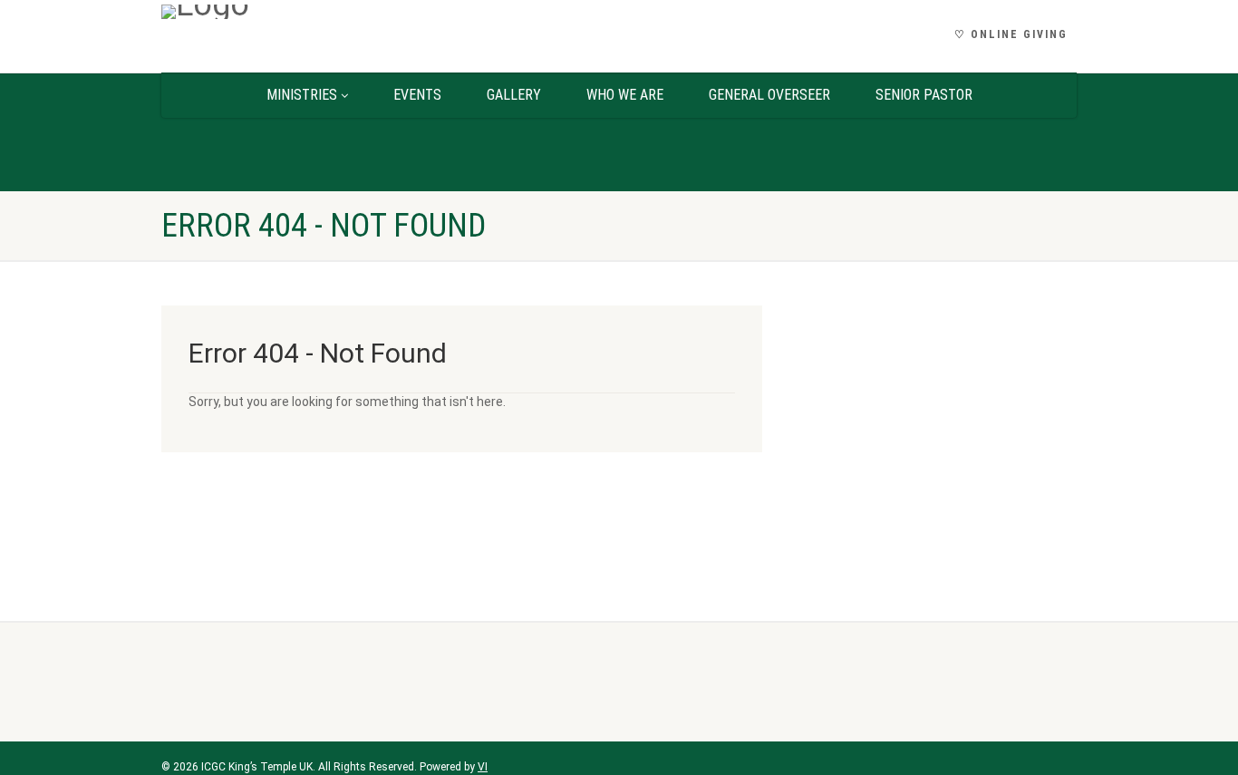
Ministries (301, 94)
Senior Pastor (923, 94)
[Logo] (305, 12)
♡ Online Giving (1011, 34)
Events (417, 94)
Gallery (514, 94)
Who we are (624, 94)
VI (483, 766)
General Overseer (769, 94)
